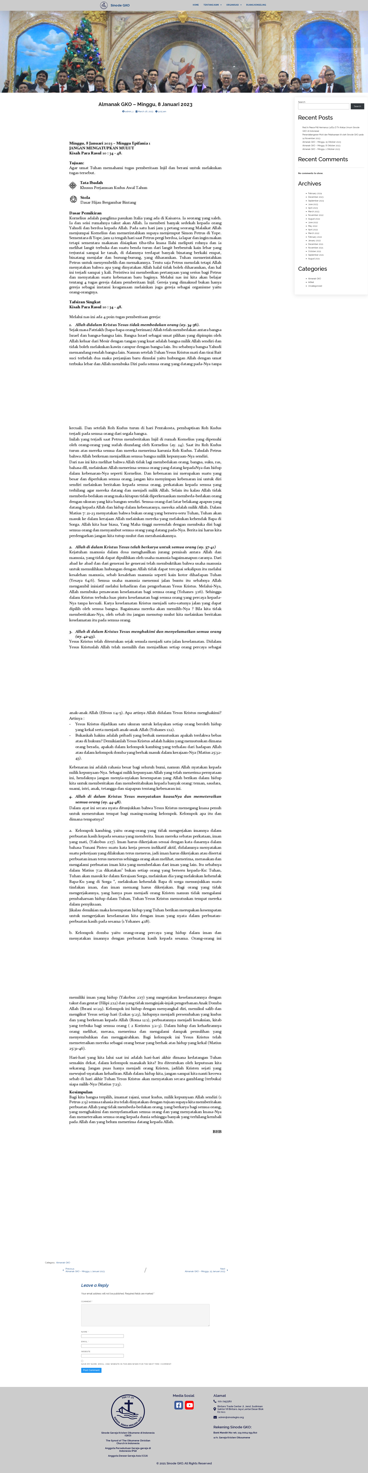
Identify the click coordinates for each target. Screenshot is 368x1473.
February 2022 (315, 237)
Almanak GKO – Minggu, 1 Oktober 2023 (321, 149)
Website (85, 1351)
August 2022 (314, 219)
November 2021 (315, 248)
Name (85, 1332)
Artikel (311, 282)
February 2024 (315, 193)
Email (85, 1342)
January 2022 (314, 240)
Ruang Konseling (256, 5)
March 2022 (313, 233)
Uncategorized (315, 286)
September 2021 (316, 255)
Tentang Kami (211, 5)
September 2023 (316, 201)
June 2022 (313, 222)
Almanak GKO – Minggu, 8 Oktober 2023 (321, 145)
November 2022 (315, 215)
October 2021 (314, 251)
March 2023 (313, 211)
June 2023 (313, 204)
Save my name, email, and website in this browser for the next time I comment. (126, 1364)
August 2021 (314, 258)
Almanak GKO (63, 1262)
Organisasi (232, 5)
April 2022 (313, 229)
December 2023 (315, 197)
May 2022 (312, 226)
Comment (87, 1301)
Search (301, 102)
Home (196, 5)
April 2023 (313, 208)
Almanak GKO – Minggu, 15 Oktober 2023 (321, 142)
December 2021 (315, 244)
